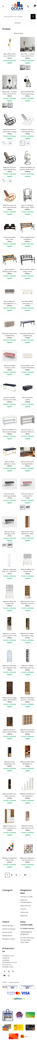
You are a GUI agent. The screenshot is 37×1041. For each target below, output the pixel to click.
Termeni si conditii (26, 897)
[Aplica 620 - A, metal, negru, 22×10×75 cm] (28, 67)
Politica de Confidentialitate (26, 901)
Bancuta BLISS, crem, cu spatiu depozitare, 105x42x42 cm (27, 368)
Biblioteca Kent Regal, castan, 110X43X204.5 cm (9, 700)
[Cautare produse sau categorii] (33, 16)
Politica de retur (25, 906)
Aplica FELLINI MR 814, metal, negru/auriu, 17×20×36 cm (27, 94)
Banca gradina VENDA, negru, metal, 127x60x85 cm (27, 271)
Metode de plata (7, 926)
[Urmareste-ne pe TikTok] (9, 975)
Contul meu (24, 912)
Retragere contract (8, 939)
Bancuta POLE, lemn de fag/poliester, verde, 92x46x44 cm (27, 464)
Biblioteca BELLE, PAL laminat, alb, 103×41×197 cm (9, 604)
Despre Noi (23, 916)
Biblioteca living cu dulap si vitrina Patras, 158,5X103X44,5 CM (9, 732)
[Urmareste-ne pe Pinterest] (13, 971)
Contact (23, 909)
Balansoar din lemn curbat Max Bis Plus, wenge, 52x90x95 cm (10, 170)
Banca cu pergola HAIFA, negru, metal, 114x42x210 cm (27, 207)
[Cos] (34, 6)
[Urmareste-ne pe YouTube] (4, 975)
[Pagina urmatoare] (29, 875)
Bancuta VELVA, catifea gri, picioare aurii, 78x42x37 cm (9, 496)
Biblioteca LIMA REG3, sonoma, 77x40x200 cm (27, 700)
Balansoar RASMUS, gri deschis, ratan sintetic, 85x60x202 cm (27, 170)
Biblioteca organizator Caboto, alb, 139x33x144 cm (9, 860)
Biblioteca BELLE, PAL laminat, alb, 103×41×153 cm (27, 572)
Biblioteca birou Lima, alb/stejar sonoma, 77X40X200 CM (27, 604)
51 (25, 875)
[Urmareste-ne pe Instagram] (9, 971)
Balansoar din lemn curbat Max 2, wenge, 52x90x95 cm (10, 132)
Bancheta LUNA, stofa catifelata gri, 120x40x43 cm (27, 336)
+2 (10, 143)
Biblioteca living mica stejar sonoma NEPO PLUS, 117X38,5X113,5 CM (27, 732)
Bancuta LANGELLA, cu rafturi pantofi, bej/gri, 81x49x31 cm (9, 432)
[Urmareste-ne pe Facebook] (4, 971)
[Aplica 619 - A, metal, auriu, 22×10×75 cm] (22, 67)
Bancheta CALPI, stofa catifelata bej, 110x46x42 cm (9, 336)
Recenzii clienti (7, 932)
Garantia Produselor (8, 929)
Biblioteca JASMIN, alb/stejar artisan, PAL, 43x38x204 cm (27, 668)
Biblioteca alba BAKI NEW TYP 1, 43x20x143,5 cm (9, 572)
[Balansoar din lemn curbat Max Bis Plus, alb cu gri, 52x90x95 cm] (4, 143)
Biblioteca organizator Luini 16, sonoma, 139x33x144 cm (27, 860)
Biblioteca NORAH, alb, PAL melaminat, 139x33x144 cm (27, 796)
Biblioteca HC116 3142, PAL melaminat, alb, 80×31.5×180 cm (10, 668)
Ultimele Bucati (7, 936)
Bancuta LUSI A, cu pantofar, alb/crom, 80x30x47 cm (27, 432)
